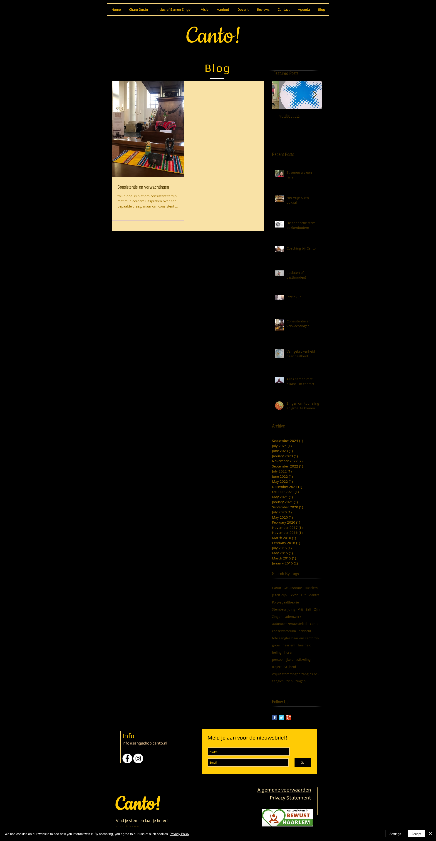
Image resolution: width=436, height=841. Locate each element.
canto (314, 623)
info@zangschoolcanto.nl (144, 743)
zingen (300, 681)
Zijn (317, 609)
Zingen (277, 616)
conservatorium (284, 631)
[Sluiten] (430, 833)
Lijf (303, 595)
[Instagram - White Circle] (138, 758)
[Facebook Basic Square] (274, 717)
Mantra (314, 595)
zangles (278, 681)
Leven (294, 595)
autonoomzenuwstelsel (289, 623)
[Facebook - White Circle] (127, 758)
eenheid (305, 631)
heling (277, 652)
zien (289, 681)
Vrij (300, 609)
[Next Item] (315, 94)
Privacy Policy (179, 833)
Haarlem (311, 588)
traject (277, 667)
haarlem (288, 645)
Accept (416, 833)
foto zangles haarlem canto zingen (297, 638)
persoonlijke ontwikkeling (291, 659)
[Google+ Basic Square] (288, 717)
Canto (276, 588)
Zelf (308, 609)
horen (288, 652)
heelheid (304, 645)
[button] (223, 9)
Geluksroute (293, 588)
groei (276, 645)
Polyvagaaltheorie (285, 602)
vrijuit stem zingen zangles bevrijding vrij (297, 674)
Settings (395, 833)
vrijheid (290, 667)
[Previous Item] (279, 94)
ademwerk (293, 616)
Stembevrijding (283, 609)
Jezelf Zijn (279, 595)
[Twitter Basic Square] (281, 717)
